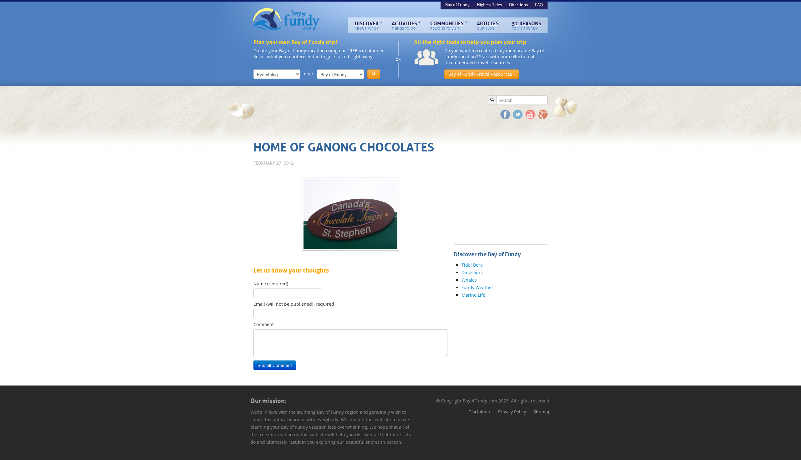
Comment (263, 324)
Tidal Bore (472, 265)
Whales (469, 280)
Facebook (505, 114)
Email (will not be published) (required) (294, 304)
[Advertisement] (367, 106)
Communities (447, 25)
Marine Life (473, 295)
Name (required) (270, 284)
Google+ (543, 114)
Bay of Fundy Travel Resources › (481, 74)
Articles (488, 25)
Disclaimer (479, 412)
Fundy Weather (477, 287)
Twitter (518, 114)
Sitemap (542, 412)
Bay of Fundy (287, 19)
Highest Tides (490, 5)
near (309, 74)
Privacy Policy (512, 412)
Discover (367, 25)
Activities (404, 25)
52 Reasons (526, 25)
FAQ (539, 5)
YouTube (530, 114)
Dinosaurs (472, 272)
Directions (519, 5)
